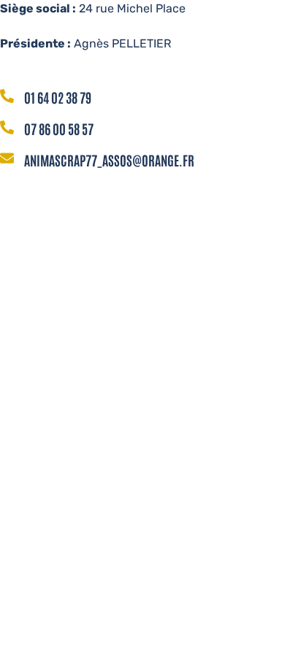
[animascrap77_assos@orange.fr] (7, 159)
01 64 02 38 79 (57, 97)
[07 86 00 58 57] (7, 128)
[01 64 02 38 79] (7, 97)
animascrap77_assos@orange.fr (109, 160)
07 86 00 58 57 (59, 128)
